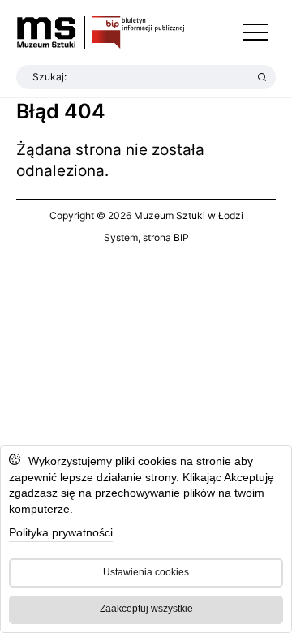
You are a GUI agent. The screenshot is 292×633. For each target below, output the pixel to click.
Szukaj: (49, 77)
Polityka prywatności (61, 532)
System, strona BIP (146, 237)
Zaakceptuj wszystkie (146, 608)
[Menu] (255, 32)
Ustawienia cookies (146, 572)
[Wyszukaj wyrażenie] (261, 77)
